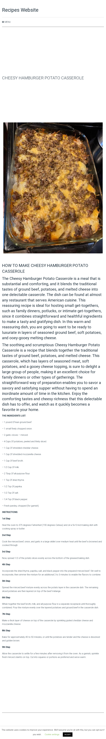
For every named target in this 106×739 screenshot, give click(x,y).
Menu (8, 22)
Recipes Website (20, 10)
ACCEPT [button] (67, 734)
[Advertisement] (53, 51)
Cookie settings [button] (52, 734)
